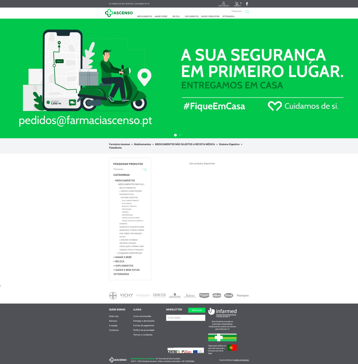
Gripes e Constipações (131, 191)
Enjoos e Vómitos (129, 206)
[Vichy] (126, 296)
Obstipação (126, 209)
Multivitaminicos (127, 188)
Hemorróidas (127, 215)
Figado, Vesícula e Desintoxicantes (133, 221)
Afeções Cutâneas (129, 240)
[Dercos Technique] (159, 296)
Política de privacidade (143, 330)
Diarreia (125, 212)
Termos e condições (142, 334)
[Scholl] (228, 295)
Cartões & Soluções (241, 360)
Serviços (113, 321)
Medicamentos (144, 16)
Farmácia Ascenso (119, 144)
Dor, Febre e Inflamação (130, 233)
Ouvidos (123, 224)
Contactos (114, 330)
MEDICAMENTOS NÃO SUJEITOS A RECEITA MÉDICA (185, 144)
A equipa (113, 325)
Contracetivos (126, 194)
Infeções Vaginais (127, 243)
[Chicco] (216, 295)
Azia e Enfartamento (130, 201)
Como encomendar (142, 316)
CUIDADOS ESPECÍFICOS (130, 253)
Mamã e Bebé (161, 16)
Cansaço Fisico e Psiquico (131, 250)
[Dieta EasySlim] (143, 295)
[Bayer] (113, 295)
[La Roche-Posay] (175, 295)
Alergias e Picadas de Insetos (132, 227)
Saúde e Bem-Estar (210, 16)
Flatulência (115, 147)
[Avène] (190, 295)
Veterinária (228, 16)
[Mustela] (204, 295)
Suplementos (192, 16)
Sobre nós (114, 316)
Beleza (176, 16)
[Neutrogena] (242, 295)
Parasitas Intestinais (131, 218)
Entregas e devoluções (144, 321)
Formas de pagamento (143, 325)
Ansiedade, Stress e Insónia (132, 230)
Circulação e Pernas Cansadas (132, 246)
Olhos (122, 237)
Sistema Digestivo (229, 144)
